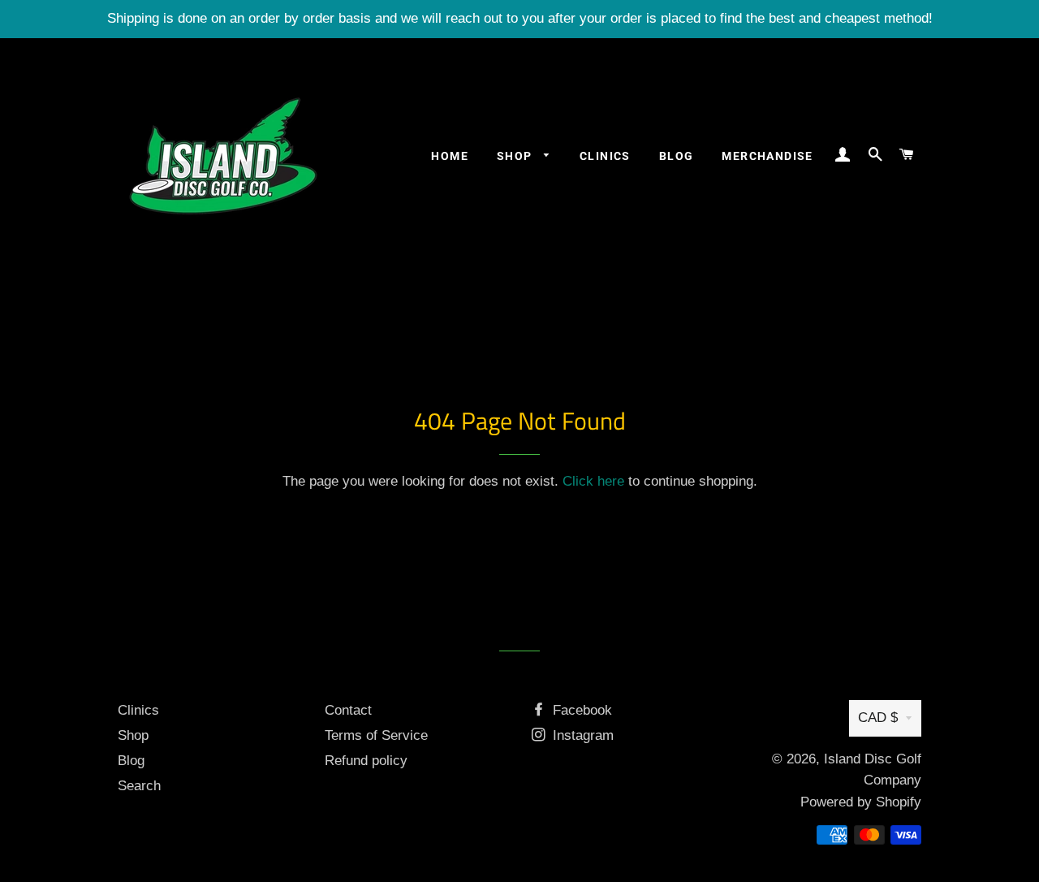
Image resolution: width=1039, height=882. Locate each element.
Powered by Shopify (860, 802)
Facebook (580, 710)
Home (449, 155)
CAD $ (878, 717)
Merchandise (767, 155)
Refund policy (366, 760)
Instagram (581, 735)
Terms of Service (376, 735)
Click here (593, 481)
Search (139, 785)
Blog (676, 155)
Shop (516, 155)
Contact (348, 710)
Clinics (605, 155)
